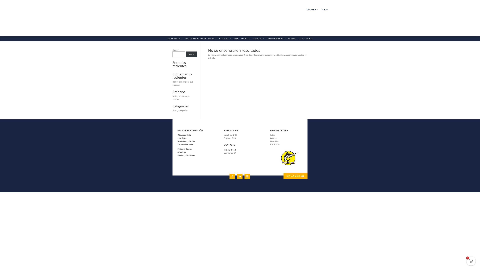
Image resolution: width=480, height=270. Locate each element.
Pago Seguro (182, 138)
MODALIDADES (174, 39)
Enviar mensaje (295, 176)
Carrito (324, 10)
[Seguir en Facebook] (232, 176)
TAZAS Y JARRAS (305, 39)
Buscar (175, 50)
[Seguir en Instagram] (247, 176)
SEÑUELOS (257, 39)
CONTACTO (229, 145)
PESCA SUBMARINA (275, 39)
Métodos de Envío (184, 135)
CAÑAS (211, 39)
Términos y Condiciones (186, 155)
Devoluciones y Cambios (187, 141)
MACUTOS (245, 39)
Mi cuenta (311, 10)
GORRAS (292, 39)
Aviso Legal (182, 152)
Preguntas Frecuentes (186, 144)
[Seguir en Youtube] (239, 176)
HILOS (236, 39)
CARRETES (224, 39)
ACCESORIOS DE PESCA (195, 39)
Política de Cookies (185, 149)
